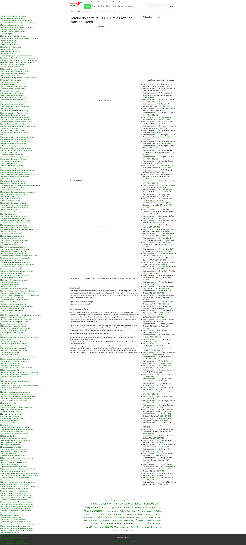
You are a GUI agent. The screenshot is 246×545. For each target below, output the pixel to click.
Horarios (78, 11)
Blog (93, 6)
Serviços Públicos (104, 6)
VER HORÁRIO (166, 86)
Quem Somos (118, 6)
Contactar (128, 6)
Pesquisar (171, 6)
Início (87, 6)
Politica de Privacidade (128, 541)
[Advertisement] (82, 41)
